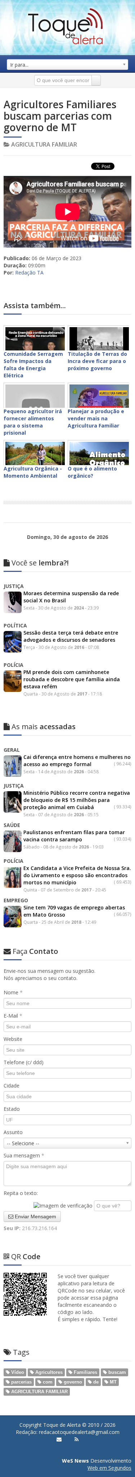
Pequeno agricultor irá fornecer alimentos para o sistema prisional (33, 422)
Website (13, 1039)
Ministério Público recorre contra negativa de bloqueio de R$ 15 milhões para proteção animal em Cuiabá (76, 800)
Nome (13, 992)
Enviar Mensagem (34, 1216)
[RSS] (76, 1439)
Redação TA (29, 272)
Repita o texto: (21, 1193)
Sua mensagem (24, 1155)
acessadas (44, 726)
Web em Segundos (109, 1467)
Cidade (11, 1085)
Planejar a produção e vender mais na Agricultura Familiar (96, 418)
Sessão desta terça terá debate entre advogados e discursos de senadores (70, 636)
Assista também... (35, 305)
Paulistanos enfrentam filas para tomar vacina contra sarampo (74, 836)
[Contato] (59, 1439)
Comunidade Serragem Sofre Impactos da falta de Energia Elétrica (33, 364)
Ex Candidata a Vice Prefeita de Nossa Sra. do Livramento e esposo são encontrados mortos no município (77, 875)
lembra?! (40, 563)
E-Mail (13, 1015)
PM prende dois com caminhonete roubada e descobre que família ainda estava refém (71, 679)
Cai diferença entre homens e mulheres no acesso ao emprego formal (77, 761)
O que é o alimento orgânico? (92, 472)
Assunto (13, 1132)
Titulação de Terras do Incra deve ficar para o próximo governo (97, 361)
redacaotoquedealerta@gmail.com (79, 1432)
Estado (12, 1108)
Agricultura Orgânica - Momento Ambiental (33, 472)
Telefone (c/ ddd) (24, 1062)
